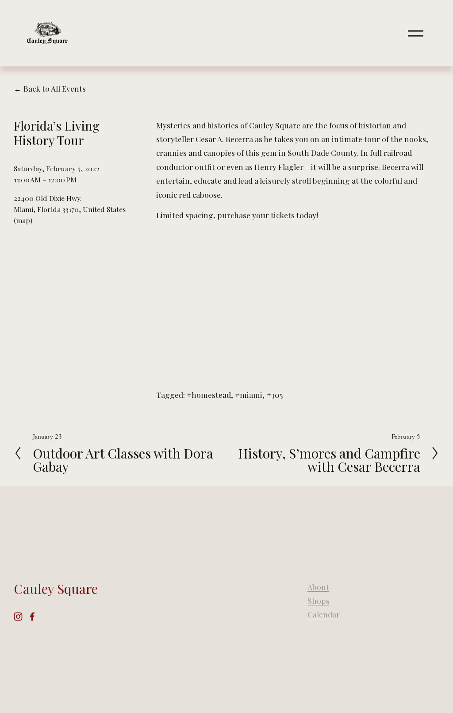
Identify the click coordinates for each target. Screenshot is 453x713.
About (318, 587)
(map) (23, 220)
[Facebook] (32, 616)
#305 (274, 394)
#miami (248, 394)
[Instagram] (18, 616)
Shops (318, 600)
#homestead (209, 394)
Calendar (323, 614)
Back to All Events (54, 88)
